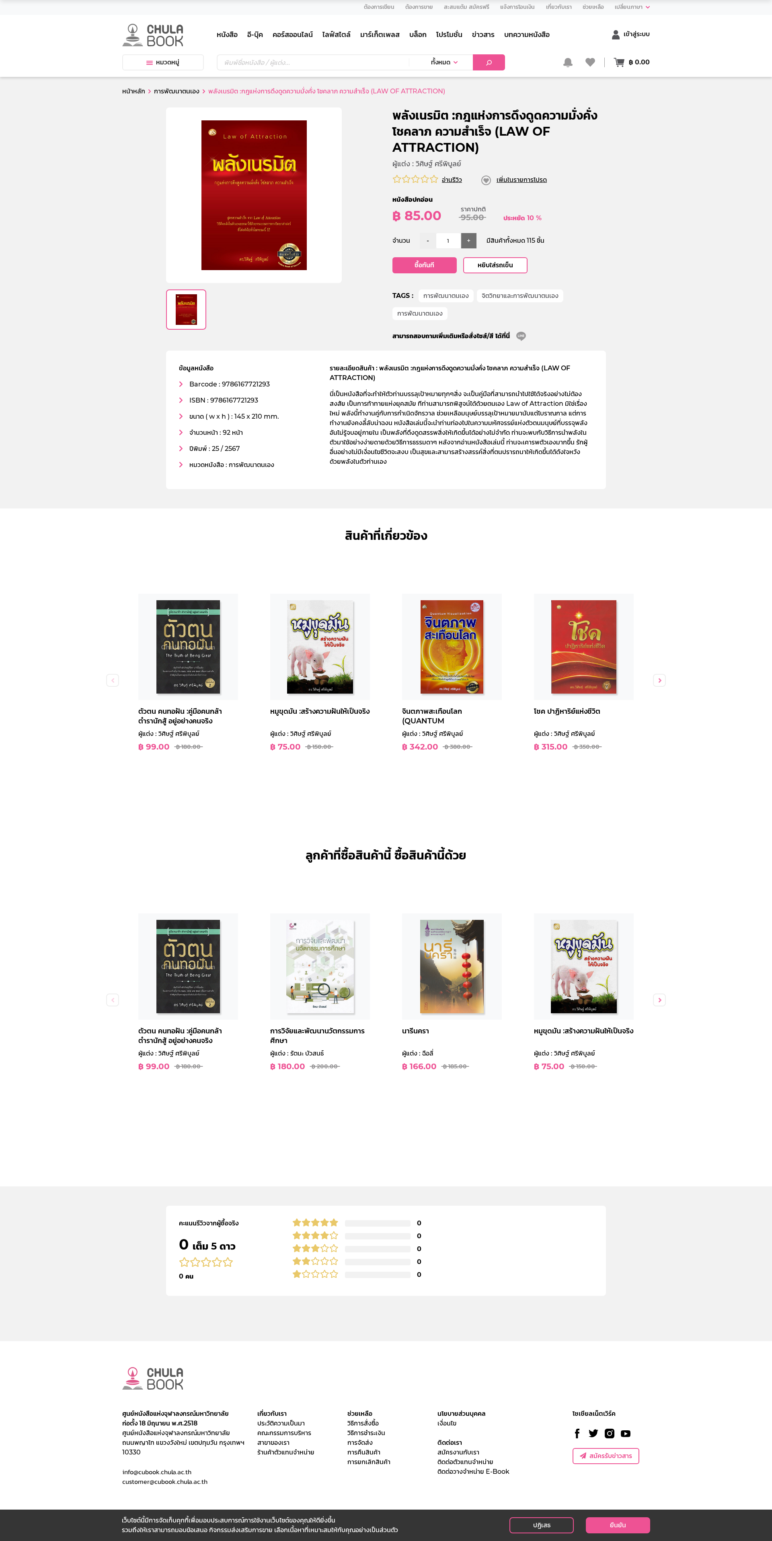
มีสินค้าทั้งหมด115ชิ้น (515, 240)
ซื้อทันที (424, 265)
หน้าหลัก (133, 91)
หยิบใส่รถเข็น (495, 265)
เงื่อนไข (446, 1423)
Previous (112, 680)
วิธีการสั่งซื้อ (363, 1423)
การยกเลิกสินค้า (368, 1462)
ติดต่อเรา (449, 1442)
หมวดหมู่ (167, 62)
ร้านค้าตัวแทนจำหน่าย (285, 1452)
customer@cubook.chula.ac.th (164, 1481)
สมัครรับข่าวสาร (610, 1456)
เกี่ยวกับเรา (272, 1413)
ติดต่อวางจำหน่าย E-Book (473, 1471)
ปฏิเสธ (541, 1525)
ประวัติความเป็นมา (281, 1423)
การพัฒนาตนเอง (446, 296)
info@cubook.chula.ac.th (156, 1472)
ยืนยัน (618, 1525)
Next (659, 680)
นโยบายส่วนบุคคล (461, 1413)
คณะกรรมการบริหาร (284, 1433)
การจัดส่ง (360, 1442)
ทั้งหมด (440, 62)
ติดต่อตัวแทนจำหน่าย (465, 1462)
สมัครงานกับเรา (458, 1452)
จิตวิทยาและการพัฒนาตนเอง (520, 296)
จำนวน (401, 240)
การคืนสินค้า (363, 1452)
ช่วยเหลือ (359, 1413)
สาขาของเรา (273, 1442)
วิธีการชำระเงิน (366, 1433)
